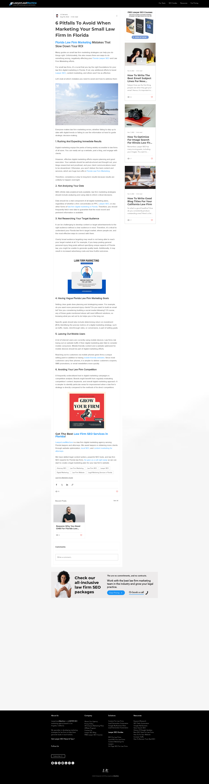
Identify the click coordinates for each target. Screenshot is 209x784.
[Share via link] (72, 485)
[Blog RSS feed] (73, 763)
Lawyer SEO (104, 468)
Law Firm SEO (92, 468)
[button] (58, 756)
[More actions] (116, 15)
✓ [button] (74, 739)
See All (116, 500)
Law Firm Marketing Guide (64, 478)
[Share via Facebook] (56, 485)
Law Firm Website (78, 472)
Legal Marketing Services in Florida (100, 472)
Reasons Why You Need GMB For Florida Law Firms (68, 527)
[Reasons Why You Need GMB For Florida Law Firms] (69, 513)
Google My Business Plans (117, 726)
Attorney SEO (61, 468)
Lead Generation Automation (118, 723)
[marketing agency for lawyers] (59, 763)
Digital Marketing (63, 472)
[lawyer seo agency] (56, 763)
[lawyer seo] (52, 763)
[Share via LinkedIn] (67, 485)
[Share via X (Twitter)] (62, 485)
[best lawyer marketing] (69, 763)
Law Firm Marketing (76, 468)
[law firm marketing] (62, 763)
